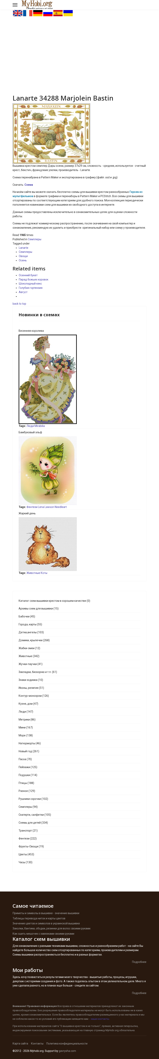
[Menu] (15, 5)
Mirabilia (40, 425)
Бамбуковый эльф (30, 432)
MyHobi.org (112, 1030)
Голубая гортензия (30, 287)
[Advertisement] (79, 46)
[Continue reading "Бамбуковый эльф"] (79, 470)
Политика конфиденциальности (66, 1043)
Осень (23, 260)
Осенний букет (28, 275)
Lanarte (23, 247)
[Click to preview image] (79, 133)
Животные (33, 572)
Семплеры (34, 239)
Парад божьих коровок (33, 279)
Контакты (37, 1043)
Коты (44, 572)
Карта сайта (20, 1043)
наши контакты (100, 1018)
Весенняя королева (31, 330)
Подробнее (139, 961)
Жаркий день (27, 513)
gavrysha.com (67, 1050)
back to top (19, 303)
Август (23, 292)
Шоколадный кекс (30, 283)
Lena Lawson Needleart (52, 507)
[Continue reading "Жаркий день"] (79, 544)
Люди (30, 425)
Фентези (32, 507)
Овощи (23, 256)
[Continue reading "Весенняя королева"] (79, 379)
